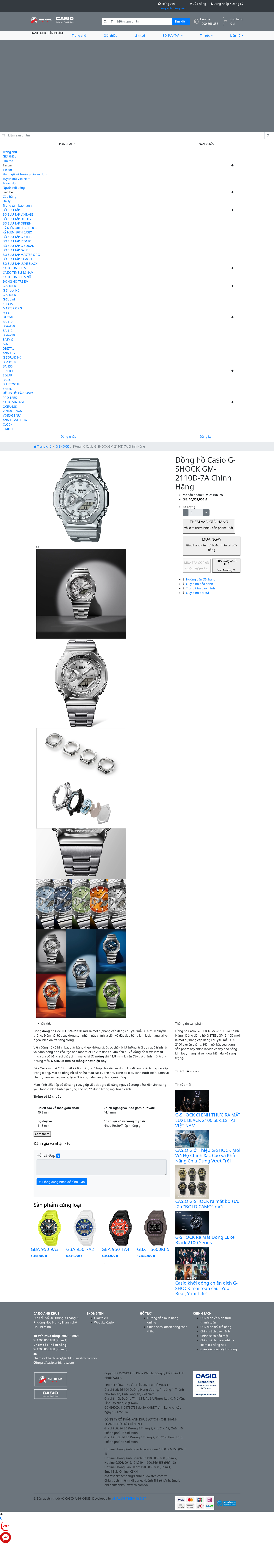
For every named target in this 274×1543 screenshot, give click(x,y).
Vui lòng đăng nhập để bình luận (62, 1182)
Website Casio (104, 1322)
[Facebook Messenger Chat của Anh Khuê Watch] (5, 1537)
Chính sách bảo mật (214, 1336)
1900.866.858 (209, 24)
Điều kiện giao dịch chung (218, 1349)
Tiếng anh (165, 8)
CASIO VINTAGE (14, 402)
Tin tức (205, 36)
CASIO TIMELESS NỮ (17, 277)
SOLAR (7, 375)
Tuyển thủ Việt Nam (16, 179)
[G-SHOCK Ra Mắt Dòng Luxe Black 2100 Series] (192, 1222)
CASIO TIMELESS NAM (18, 273)
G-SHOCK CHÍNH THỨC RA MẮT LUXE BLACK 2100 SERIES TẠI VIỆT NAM (207, 1120)
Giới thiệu (110, 36)
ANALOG (9, 353)
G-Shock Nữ (11, 290)
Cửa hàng (199, 4)
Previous (28, 1235)
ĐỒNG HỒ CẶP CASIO (18, 393)
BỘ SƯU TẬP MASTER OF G (21, 255)
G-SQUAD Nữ (12, 357)
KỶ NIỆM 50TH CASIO (17, 232)
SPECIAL (8, 304)
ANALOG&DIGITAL (15, 420)
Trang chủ (79, 36)
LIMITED (9, 429)
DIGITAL (8, 348)
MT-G (6, 313)
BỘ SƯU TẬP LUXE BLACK (20, 264)
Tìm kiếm (181, 21)
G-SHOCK (9, 286)
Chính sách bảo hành (215, 1331)
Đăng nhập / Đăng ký (228, 4)
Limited (140, 36)
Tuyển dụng (11, 183)
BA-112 (7, 331)
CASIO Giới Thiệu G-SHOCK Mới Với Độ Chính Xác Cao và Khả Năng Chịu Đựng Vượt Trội (207, 1155)
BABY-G (8, 317)
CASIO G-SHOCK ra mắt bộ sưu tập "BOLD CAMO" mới (207, 1204)
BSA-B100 (9, 362)
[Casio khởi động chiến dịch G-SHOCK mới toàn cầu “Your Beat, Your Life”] (192, 1263)
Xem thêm (42, 1134)
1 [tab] (99, 1264)
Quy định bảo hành (199, 584)
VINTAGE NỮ (11, 415)
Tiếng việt (179, 8)
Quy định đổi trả (197, 593)
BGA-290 (9, 335)
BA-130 (7, 366)
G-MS (6, 344)
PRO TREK (10, 398)
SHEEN (7, 389)
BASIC (7, 380)
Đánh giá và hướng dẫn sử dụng (25, 174)
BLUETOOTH (12, 384)
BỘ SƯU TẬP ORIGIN (17, 223)
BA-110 (7, 322)
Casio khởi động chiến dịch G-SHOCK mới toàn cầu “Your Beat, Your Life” (206, 1288)
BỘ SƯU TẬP (171, 36)
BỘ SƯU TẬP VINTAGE (18, 214)
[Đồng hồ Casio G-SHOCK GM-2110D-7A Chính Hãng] (81, 500)
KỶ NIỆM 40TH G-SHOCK (20, 228)
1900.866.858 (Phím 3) (51, 1349)
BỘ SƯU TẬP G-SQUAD (18, 246)
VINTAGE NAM (13, 411)
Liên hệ (235, 36)
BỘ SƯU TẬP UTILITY (17, 219)
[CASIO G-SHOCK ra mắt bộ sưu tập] (192, 1181)
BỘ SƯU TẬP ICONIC (17, 241)
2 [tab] (104, 1264)
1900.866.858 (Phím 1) (51, 1340)
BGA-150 (9, 326)
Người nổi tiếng (14, 188)
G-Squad (9, 299)
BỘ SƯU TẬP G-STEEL (17, 237)
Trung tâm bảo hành (17, 205)
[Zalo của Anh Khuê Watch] (5, 1526)
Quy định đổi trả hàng (215, 1327)
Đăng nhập (68, 437)
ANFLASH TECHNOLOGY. (129, 1498)
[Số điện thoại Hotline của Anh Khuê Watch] (1, 1518)
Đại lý (6, 201)
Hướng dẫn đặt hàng (200, 579)
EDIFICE (8, 371)
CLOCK (7, 424)
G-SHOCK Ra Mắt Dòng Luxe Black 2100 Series (205, 1239)
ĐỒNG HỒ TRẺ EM (16, 281)
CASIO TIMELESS (14, 268)
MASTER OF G (12, 308)
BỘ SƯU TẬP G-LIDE (16, 250)
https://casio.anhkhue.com (55, 1363)
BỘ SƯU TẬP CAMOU (17, 259)
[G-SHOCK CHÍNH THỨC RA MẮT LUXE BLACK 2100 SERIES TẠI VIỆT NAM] (192, 1101)
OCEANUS (10, 407)
